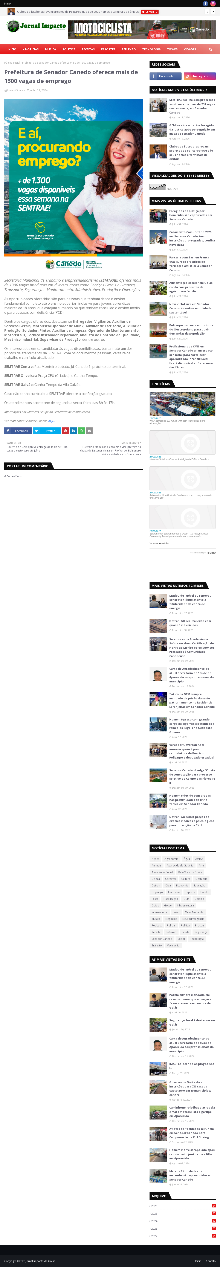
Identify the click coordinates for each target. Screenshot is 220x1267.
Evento (204, 892)
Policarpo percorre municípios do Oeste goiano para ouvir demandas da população (191, 329)
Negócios (171, 919)
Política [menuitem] (69, 49)
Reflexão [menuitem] (129, 49)
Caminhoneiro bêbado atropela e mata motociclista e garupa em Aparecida (192, 1112)
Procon (199, 925)
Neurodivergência (193, 919)
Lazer (176, 912)
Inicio (7, 3)
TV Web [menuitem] (172, 49)
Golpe (168, 905)
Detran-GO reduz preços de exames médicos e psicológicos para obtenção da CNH (191, 821)
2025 (183, 1213)
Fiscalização (170, 899)
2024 (183, 1221)
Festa (155, 899)
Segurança (201, 932)
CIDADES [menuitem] (190, 49)
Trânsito (157, 945)
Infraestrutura (185, 905)
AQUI (51, 421)
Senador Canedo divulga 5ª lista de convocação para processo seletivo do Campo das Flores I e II (192, 776)
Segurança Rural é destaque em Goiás (192, 1022)
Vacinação (173, 945)
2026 (183, 1206)
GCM (186, 899)
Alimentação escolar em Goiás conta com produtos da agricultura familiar (190, 287)
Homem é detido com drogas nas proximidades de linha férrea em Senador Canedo (190, 800)
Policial (171, 925)
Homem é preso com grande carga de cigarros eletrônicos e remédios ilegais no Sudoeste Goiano (191, 725)
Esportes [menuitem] (108, 49)
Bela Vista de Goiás (190, 872)
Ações (155, 859)
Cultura (185, 879)
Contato (211, 1261)
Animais (156, 865)
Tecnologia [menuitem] (151, 49)
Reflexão (171, 932)
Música (156, 919)
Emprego (157, 892)
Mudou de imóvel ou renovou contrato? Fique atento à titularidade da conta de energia (190, 602)
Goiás (155, 905)
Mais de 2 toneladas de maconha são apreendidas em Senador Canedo (190, 1175)
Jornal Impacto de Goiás (40, 1261)
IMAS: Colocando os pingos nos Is (191, 1066)
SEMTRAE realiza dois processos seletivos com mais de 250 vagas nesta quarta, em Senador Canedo (192, 106)
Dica (168, 885)
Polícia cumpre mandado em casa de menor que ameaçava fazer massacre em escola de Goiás (190, 1001)
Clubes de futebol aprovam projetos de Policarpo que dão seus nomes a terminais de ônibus (78, 12)
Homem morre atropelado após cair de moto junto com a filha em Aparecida (192, 1154)
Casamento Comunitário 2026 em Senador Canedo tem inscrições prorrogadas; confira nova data (192, 238)
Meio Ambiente (194, 912)
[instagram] (213, 3)
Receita (156, 932)
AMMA (199, 859)
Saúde (185, 932)
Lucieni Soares (16, 90)
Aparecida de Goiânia (180, 865)
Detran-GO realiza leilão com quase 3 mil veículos (190, 623)
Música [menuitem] (50, 49)
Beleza (156, 879)
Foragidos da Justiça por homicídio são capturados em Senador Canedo (190, 215)
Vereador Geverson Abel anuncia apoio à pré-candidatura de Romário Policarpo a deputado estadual (191, 751)
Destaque (201, 879)
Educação (199, 885)
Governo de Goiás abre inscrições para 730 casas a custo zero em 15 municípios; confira (190, 1088)
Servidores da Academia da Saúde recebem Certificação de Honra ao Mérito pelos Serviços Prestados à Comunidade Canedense (191, 647)
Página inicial (12, 63)
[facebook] (205, 3)
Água (187, 859)
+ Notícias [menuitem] (31, 49)
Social (181, 939)
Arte (201, 865)
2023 (183, 1228)
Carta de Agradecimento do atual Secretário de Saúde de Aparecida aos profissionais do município (191, 675)
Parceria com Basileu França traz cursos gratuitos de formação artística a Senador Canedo (190, 263)
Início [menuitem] (12, 49)
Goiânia (199, 899)
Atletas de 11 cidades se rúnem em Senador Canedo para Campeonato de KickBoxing (191, 1133)
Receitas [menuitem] (88, 49)
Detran (156, 885)
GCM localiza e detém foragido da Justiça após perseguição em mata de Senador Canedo (192, 129)
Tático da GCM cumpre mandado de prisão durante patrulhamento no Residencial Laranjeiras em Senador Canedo (192, 700)
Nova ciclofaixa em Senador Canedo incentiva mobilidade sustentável (190, 308)
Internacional (160, 912)
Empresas (174, 892)
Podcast (157, 925)
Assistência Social (162, 872)
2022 (183, 1236)
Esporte (190, 892)
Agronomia (171, 859)
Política (185, 925)
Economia (182, 885)
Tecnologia (197, 939)
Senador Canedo (162, 939)
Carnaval (170, 879)
